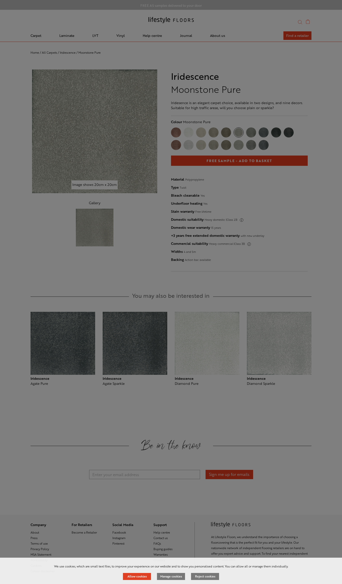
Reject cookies (205, 576)
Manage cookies (171, 576)
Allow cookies (137, 576)
